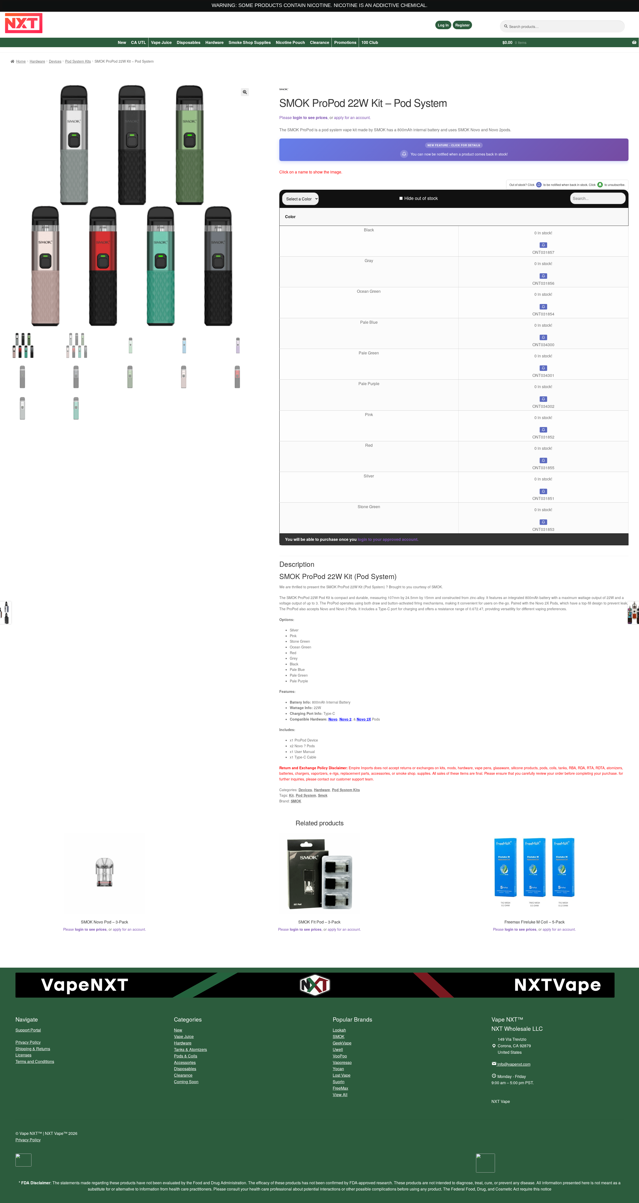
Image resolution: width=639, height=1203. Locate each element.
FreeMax (340, 1088)
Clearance (319, 42)
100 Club (369, 42)
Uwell (338, 1049)
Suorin (338, 1081)
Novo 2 (345, 719)
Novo (332, 719)
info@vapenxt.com (513, 1064)
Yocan (338, 1068)
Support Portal (28, 1030)
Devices (55, 61)
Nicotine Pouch (290, 42)
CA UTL (138, 42)
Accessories (185, 1062)
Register (462, 24)
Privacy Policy (28, 1042)
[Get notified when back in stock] (543, 245)
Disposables (188, 42)
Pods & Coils (185, 1056)
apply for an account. (352, 117)
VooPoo (340, 1056)
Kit (291, 795)
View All (340, 1094)
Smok (322, 795)
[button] (245, 92)
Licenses (23, 1055)
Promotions (345, 42)
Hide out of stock (421, 198)
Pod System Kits (78, 61)
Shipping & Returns (32, 1049)
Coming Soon (186, 1081)
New (122, 42)
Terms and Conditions (34, 1061)
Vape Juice (161, 42)
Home (21, 61)
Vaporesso (342, 1062)
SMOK (296, 800)
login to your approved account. (388, 539)
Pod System (306, 795)
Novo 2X (364, 719)
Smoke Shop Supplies (250, 42)
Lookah (339, 1030)
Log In (443, 24)
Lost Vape (341, 1075)
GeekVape (342, 1043)
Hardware (214, 42)
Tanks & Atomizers (190, 1049)
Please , (303, 117)
